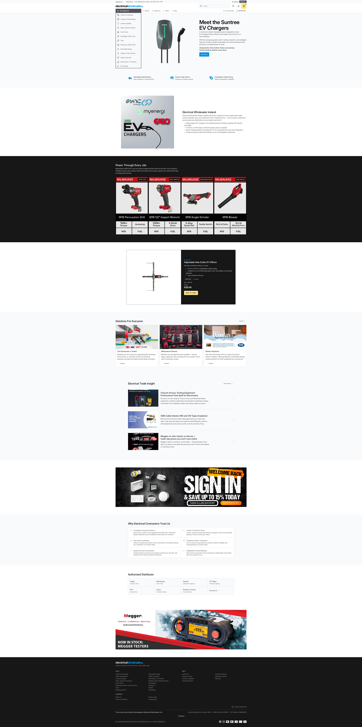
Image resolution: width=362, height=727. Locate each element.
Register (243, 1)
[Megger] (181, 629)
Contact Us (119, 1)
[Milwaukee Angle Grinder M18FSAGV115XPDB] (197, 206)
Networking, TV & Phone (156, 678)
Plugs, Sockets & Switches (124, 681)
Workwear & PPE (121, 690)
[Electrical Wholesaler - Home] (129, 6)
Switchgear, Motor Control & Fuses (126, 685)
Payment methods (220, 674)
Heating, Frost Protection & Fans (158, 681)
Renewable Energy (154, 674)
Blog (175, 11)
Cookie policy (152, 699)
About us (118, 697)
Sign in (236, 1)
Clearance (157, 11)
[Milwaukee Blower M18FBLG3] (230, 206)
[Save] (181, 487)
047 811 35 (129, 1)
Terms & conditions (121, 699)
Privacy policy (152, 697)
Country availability (188, 678)
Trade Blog (151, 690)
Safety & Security (153, 676)
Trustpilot (181, 716)
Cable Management (122, 676)
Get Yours (204, 54)
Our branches (229, 11)
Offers (167, 11)
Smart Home (119, 683)
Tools (117, 687)
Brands (147, 11)
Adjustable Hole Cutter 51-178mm (200, 262)
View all (241, 321)
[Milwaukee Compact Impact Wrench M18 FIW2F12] (164, 206)
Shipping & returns (221, 676)
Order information (187, 681)
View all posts (227, 383)
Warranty (218, 678)
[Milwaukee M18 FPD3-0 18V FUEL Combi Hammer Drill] (132, 206)
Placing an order (187, 676)
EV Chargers (152, 683)
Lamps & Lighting (121, 678)
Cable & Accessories (122, 674)
